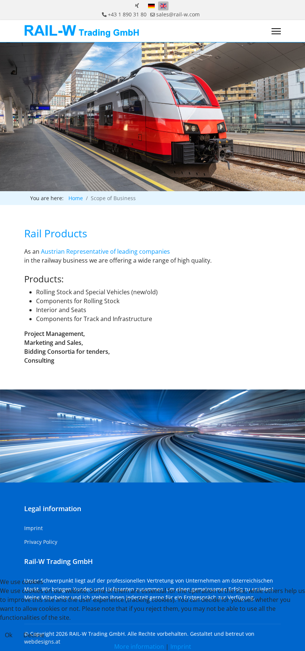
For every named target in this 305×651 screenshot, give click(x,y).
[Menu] (276, 31)
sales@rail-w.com (178, 14)
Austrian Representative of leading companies (105, 251)
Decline (33, 635)
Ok (8, 635)
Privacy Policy (40, 541)
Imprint (33, 528)
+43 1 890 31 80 (127, 14)
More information (139, 646)
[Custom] (137, 5)
